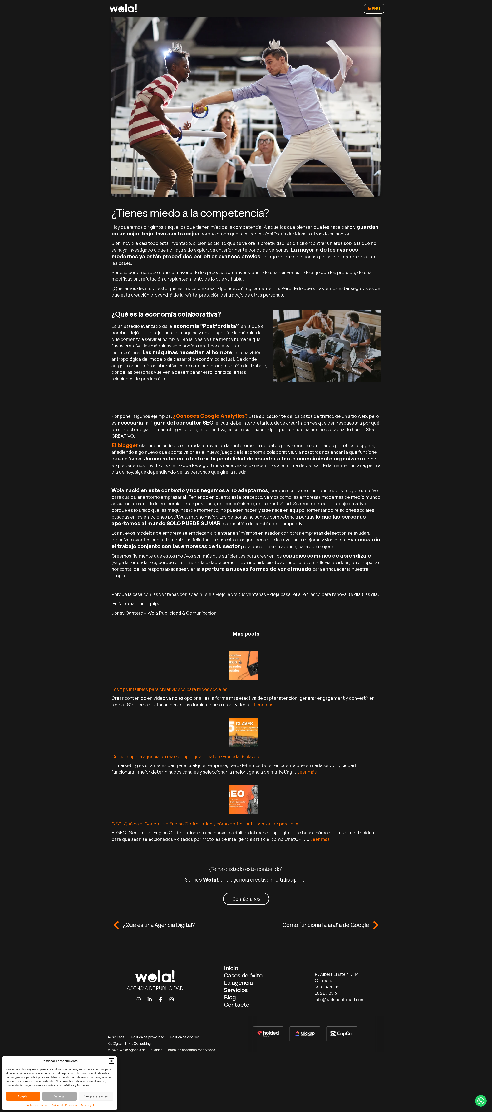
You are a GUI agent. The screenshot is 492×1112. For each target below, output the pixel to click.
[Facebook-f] (160, 999)
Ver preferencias (96, 1096)
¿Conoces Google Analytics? (210, 415)
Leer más (263, 704)
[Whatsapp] (138, 999)
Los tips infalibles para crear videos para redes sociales (169, 689)
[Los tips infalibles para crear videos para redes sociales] (243, 666)
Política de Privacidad (65, 1105)
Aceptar (23, 1096)
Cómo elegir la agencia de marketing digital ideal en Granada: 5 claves (185, 756)
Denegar (60, 1096)
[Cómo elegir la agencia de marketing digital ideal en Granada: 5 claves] (243, 733)
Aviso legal (87, 1105)
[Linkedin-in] (149, 999)
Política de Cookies (37, 1105)
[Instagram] (171, 999)
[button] (111, 1061)
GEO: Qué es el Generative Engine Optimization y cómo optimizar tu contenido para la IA (205, 824)
